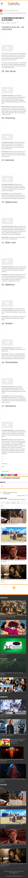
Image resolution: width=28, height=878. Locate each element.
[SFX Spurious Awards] (13, 684)
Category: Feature (7, 478)
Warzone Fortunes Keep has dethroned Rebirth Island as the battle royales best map (13, 616)
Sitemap (10, 871)
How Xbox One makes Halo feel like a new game (10, 492)
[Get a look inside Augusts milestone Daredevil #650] (13, 627)
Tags (18, 502)
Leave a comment (6, 23)
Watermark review (21, 495)
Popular (7, 502)
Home (2, 13)
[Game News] (14, 3)
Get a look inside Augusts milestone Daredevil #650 (13, 635)
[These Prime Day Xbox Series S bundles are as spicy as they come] (13, 645)
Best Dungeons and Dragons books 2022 (9, 524)
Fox (3, 22)
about (2, 505)
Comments (13, 502)
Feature (6, 13)
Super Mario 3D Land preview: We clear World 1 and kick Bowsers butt (18, 741)
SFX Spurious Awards (5, 692)
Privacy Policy (15, 871)
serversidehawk (16, 478)
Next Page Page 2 (5, 471)
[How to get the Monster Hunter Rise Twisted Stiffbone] (13, 665)
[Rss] (14, 588)
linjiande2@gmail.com (14, 872)
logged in (15, 499)
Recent (2, 502)
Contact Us (21, 871)
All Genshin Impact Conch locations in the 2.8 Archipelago (14, 10)
